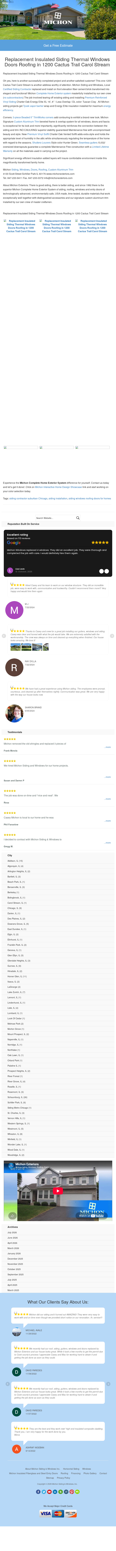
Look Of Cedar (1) (16, 1035)
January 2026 (14, 1270)
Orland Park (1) (15, 1077)
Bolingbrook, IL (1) (16, 914)
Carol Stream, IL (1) (17, 920)
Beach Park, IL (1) (16, 899)
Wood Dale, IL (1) (16, 1166)
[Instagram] (66, 1523)
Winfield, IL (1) (14, 1156)
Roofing (43, 169)
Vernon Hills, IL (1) (16, 1135)
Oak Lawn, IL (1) (16, 1072)
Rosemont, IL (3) (16, 1109)
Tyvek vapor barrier (33, 106)
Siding (14, 169)
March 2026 (13, 1265)
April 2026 (12, 1260)
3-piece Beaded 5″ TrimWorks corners (33, 117)
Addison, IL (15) (15, 878)
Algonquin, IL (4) (15, 883)
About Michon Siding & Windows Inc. (42, 1501)
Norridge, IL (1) (15, 1061)
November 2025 (15, 1281)
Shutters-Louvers (41, 142)
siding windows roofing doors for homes (90, 498)
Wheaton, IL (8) (15, 1151)
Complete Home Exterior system (53, 93)
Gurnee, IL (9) (14, 983)
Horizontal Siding (71, 1501)
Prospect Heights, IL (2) (19, 1088)
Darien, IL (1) (14, 930)
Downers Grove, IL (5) (18, 941)
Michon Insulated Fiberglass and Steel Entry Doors (33, 1505)
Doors (34, 169)
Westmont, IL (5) (16, 1145)
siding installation (58, 498)
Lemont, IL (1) (14, 1014)
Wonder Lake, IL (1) (17, 1161)
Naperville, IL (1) (15, 1056)
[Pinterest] (72, 1523)
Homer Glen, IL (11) (17, 993)
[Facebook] (38, 1523)
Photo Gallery (90, 1505)
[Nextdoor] (77, 1523)
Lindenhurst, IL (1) (16, 1019)
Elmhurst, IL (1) (15, 956)
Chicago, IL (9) (15, 925)
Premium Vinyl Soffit (38, 134)
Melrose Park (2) (16, 1040)
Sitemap (50, 1510)
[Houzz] (60, 1523)
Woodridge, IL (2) (16, 1172)
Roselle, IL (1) (14, 1103)
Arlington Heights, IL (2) (19, 888)
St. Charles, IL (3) (16, 1130)
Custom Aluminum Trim (26, 121)
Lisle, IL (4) (13, 1025)
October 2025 (14, 1286)
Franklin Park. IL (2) (17, 962)
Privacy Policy (63, 1510)
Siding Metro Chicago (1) (19, 1124)
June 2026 (13, 1254)
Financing (76, 1505)
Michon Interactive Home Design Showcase (58, 487)
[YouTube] (49, 1523)
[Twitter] (44, 1523)
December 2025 (15, 1275)
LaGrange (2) (14, 1004)
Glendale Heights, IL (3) (19, 977)
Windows (25, 169)
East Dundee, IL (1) (17, 946)
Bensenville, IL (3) (16, 904)
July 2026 (12, 1249)
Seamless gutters (88, 142)
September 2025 (16, 1291)
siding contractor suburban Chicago (28, 498)
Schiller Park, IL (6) (17, 1119)
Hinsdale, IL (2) (15, 988)
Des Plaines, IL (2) (16, 935)
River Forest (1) (15, 1093)
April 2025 (12, 1302)
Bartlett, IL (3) (14, 893)
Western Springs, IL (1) (19, 1140)
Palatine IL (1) (14, 1082)
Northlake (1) (14, 1067)
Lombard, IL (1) (15, 1030)
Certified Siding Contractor (17, 89)
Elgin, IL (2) (13, 951)
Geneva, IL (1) (14, 967)
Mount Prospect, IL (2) (18, 1051)
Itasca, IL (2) (14, 998)
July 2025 (12, 1296)
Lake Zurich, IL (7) (16, 1009)
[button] (106, 571)
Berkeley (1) (13, 909)
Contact (103, 1505)
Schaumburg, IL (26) (17, 1114)
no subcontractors (13, 97)
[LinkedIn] (55, 1523)
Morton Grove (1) (16, 1046)
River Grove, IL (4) (16, 1098)
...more (107, 764)
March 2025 (13, 1307)
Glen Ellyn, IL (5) (16, 972)
